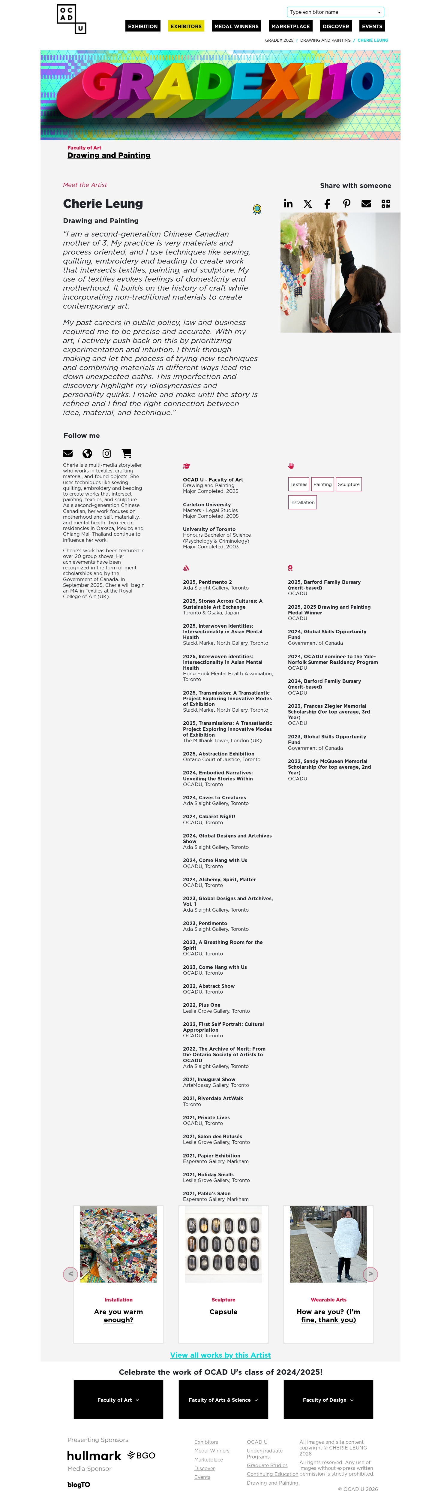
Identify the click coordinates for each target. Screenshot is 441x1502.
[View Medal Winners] (254, 207)
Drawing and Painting (325, 40)
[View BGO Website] (144, 1455)
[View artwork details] (118, 1243)
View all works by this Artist (220, 1355)
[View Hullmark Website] (97, 1455)
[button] (67, 453)
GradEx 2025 (279, 40)
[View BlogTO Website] (79, 1481)
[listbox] (335, 12)
